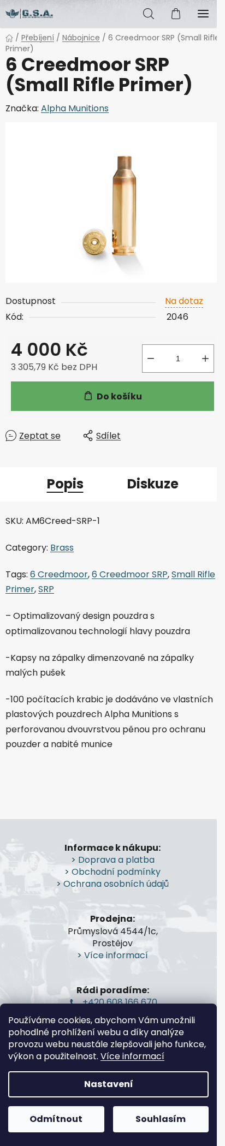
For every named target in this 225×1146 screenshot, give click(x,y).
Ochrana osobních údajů (116, 884)
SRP (46, 589)
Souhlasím (160, 1119)
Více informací (132, 1056)
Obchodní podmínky (116, 872)
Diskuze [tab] (153, 484)
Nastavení (108, 1084)
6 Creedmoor (59, 574)
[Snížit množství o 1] (151, 358)
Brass (62, 547)
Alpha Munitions (75, 108)
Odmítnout (55, 1119)
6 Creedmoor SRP (130, 574)
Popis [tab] (65, 484)
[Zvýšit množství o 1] (205, 358)
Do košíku (119, 396)
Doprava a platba (116, 860)
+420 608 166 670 (119, 1002)
